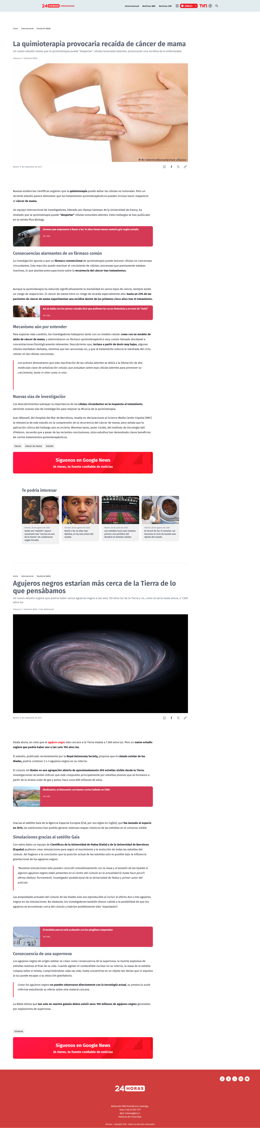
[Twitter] (178, 167)
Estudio (49, 446)
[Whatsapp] (164, 167)
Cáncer (17, 446)
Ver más (46, 236)
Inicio (15, 28)
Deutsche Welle (44, 28)
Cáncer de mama (33, 446)
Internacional (132, 5)
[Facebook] (171, 167)
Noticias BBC (149, 5)
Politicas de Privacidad (129, 1116)
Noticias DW (165, 5)
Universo (18, 1031)
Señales (189, 5)
